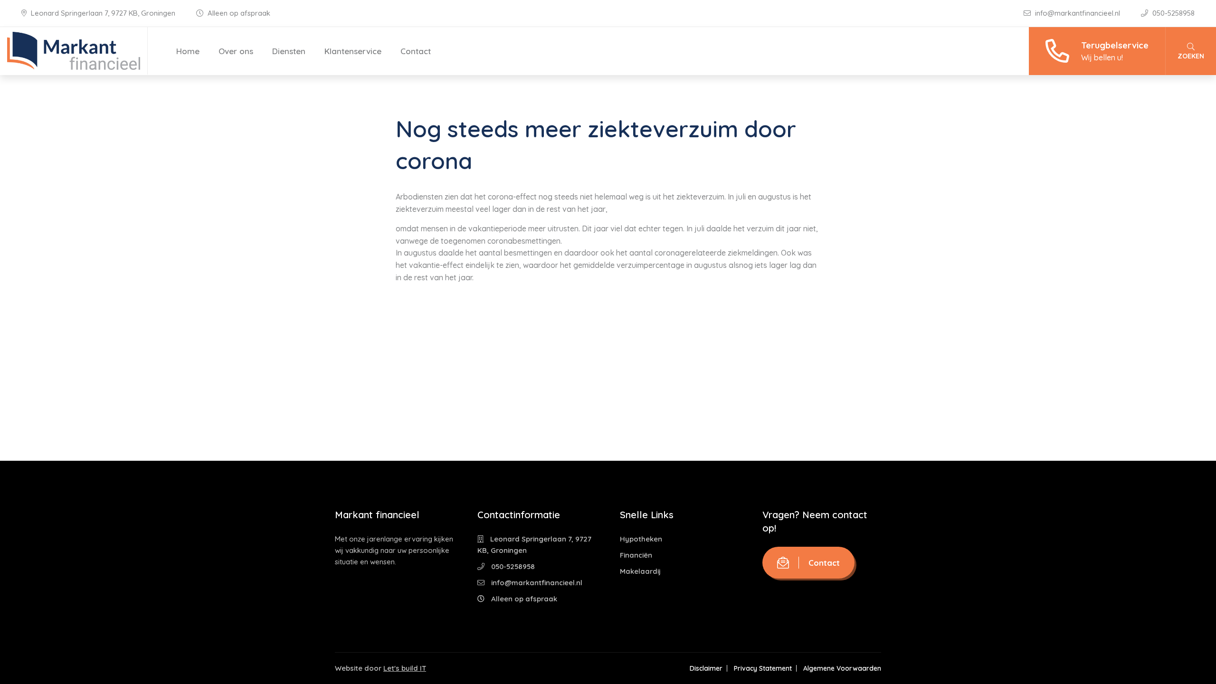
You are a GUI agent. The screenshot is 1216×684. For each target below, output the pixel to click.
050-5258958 (1172, 13)
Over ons (235, 51)
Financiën (636, 555)
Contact (415, 51)
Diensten (288, 51)
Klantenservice (352, 51)
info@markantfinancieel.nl (1077, 13)
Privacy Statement (763, 668)
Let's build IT (404, 668)
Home (188, 51)
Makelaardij (640, 571)
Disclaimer (706, 668)
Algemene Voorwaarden (842, 668)
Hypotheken (641, 538)
